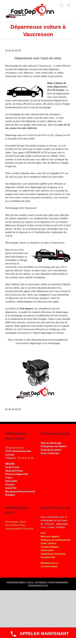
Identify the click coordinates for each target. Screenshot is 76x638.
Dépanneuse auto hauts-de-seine (38, 58)
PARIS (51, 582)
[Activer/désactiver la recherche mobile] (61, 5)
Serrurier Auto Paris (15, 525)
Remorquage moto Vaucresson (21, 208)
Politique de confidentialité (55, 540)
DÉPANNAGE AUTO (36, 152)
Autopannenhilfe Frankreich (19, 528)
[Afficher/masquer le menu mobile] (69, 5)
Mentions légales (50, 536)
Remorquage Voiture (15, 521)
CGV (43, 533)
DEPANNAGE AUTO (38, 586)
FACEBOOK (41, 582)
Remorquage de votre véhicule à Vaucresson (28, 65)
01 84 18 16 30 (13, 50)
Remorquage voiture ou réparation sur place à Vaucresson (35, 242)
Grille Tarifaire (48, 543)
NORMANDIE (61, 582)
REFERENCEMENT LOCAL (20, 582)
